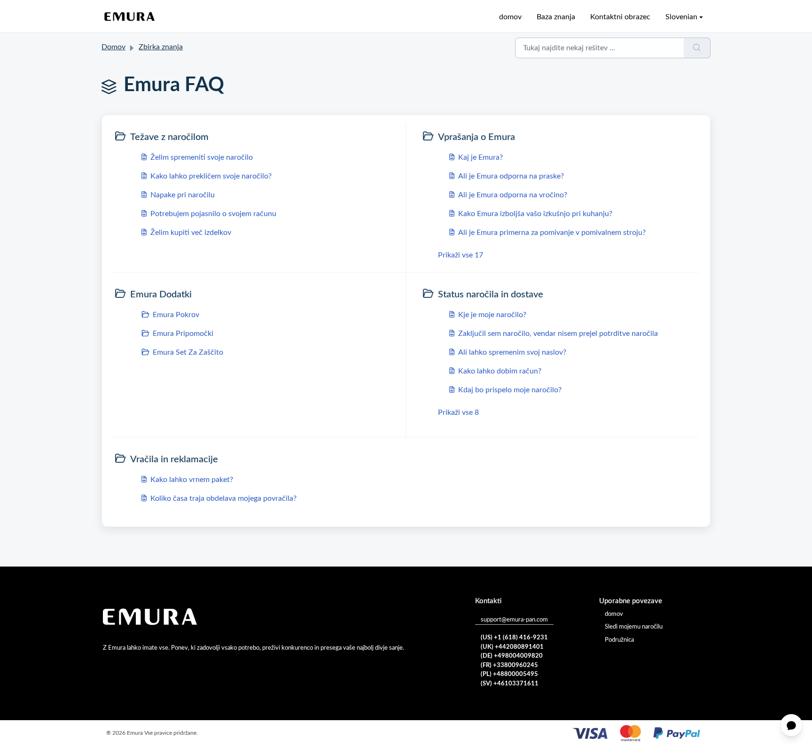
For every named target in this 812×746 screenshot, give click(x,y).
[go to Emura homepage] (130, 16)
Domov (113, 47)
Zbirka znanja (161, 47)
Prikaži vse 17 (460, 255)
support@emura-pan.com (514, 620)
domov (510, 17)
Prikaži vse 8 (458, 412)
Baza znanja (556, 17)
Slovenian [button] (681, 17)
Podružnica (619, 640)
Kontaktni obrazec (620, 17)
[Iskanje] (697, 48)
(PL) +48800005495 (509, 674)
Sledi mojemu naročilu (634, 627)
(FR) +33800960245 (509, 665)
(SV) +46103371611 (510, 684)
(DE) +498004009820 (512, 656)
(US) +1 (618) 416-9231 (514, 638)
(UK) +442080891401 (512, 647)
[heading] (257, 137)
